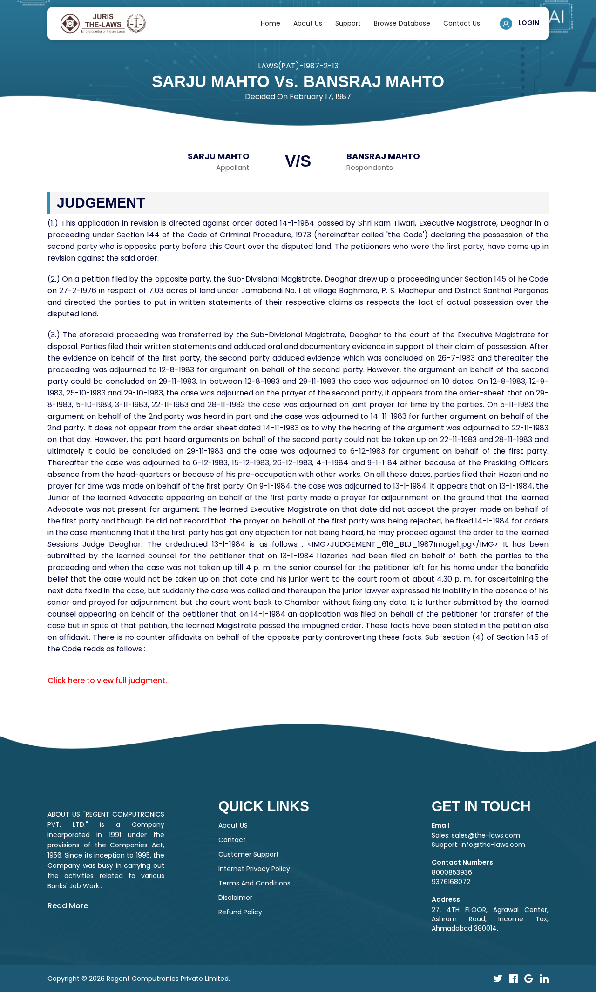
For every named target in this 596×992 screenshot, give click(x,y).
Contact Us (461, 23)
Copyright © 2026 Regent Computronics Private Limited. (138, 978)
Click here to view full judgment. (107, 680)
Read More (67, 905)
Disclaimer (235, 897)
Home (270, 23)
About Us (307, 23)
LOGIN (528, 22)
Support (348, 23)
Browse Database (402, 23)
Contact (232, 840)
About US (233, 825)
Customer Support (248, 854)
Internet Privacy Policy (254, 868)
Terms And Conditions (254, 883)
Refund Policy (240, 912)
